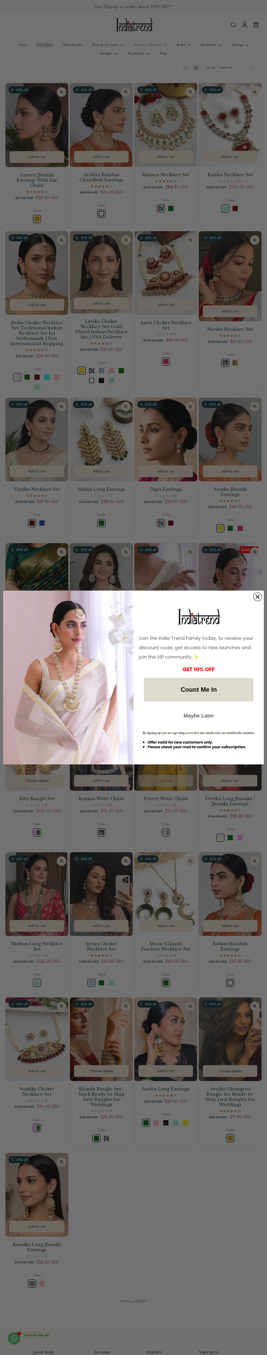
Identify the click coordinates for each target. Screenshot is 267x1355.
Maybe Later (199, 716)
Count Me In (199, 689)
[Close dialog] (257, 597)
